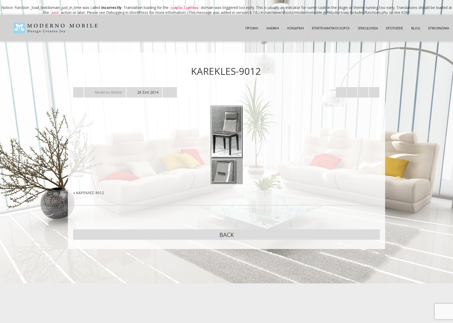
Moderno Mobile (108, 92)
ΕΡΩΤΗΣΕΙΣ (394, 28)
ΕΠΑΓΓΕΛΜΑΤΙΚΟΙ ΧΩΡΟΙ (330, 28)
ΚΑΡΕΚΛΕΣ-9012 (90, 192)
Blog (415, 28)
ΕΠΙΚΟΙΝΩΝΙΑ (438, 28)
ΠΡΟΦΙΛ (251, 28)
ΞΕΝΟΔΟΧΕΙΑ (368, 28)
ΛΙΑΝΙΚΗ (272, 28)
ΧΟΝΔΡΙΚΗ (295, 28)
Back (226, 235)
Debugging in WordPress (127, 12)
